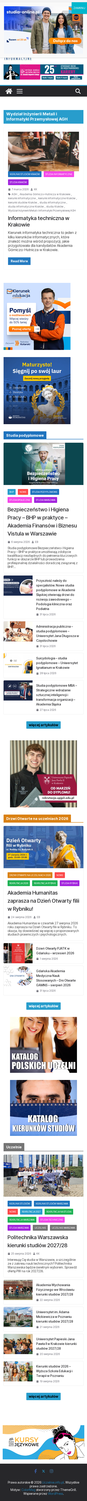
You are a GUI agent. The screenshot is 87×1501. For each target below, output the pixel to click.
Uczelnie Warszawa (63, 1227)
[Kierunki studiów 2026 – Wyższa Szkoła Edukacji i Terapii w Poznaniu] (18, 1373)
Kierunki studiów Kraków (25, 174)
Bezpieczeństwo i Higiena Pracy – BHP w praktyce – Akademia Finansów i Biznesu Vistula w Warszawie (42, 521)
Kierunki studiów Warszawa (52, 1203)
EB (36, 542)
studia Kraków (54, 206)
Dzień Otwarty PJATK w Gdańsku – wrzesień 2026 (55, 950)
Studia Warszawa (45, 500)
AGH (14, 194)
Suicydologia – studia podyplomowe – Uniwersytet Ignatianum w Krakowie (57, 662)
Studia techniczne (51, 1219)
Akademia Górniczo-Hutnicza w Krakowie (45, 194)
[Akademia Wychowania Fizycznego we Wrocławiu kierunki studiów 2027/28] (18, 1292)
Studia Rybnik (70, 883)
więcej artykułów (43, 725)
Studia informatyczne (59, 174)
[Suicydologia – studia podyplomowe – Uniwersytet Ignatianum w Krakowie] (18, 665)
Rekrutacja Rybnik (45, 883)
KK (35, 189)
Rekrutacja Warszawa (22, 1219)
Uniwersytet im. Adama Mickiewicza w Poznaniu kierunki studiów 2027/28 (54, 1316)
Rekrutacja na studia (58, 1211)
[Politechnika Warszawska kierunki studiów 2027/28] (43, 1176)
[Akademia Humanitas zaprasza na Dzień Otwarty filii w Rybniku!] (43, 847)
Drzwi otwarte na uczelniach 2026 (30, 875)
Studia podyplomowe (44, 492)
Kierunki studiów (19, 1203)
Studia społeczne (19, 500)
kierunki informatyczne (22, 198)
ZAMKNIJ (79, 8)
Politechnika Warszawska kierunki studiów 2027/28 (38, 1241)
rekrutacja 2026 (18, 883)
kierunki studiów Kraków (22, 202)
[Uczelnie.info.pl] (9, 91)
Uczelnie (40, 1227)
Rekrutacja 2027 (31, 1211)
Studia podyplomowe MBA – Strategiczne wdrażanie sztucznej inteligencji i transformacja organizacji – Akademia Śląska (56, 695)
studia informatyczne (52, 202)
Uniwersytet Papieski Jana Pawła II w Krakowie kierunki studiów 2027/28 (56, 1343)
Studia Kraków (18, 182)
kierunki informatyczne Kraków (56, 198)
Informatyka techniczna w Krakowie (38, 221)
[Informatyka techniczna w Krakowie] (43, 151)
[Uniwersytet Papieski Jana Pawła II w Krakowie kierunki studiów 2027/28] (18, 1346)
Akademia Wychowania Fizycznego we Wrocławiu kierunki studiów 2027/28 (55, 1289)
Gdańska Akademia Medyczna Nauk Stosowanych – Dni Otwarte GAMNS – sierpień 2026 (56, 978)
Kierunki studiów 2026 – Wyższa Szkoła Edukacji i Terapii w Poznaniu (54, 1371)
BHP (11, 492)
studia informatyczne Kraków (26, 206)
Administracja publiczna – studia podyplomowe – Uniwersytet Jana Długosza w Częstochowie (57, 633)
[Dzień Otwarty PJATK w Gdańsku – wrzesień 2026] (18, 953)
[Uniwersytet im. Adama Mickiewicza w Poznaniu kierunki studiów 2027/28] (18, 1319)
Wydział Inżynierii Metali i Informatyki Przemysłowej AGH (42, 210)
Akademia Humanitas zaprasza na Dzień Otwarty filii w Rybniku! (43, 900)
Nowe (23, 492)
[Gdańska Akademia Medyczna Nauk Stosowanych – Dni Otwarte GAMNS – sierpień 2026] (18, 980)
